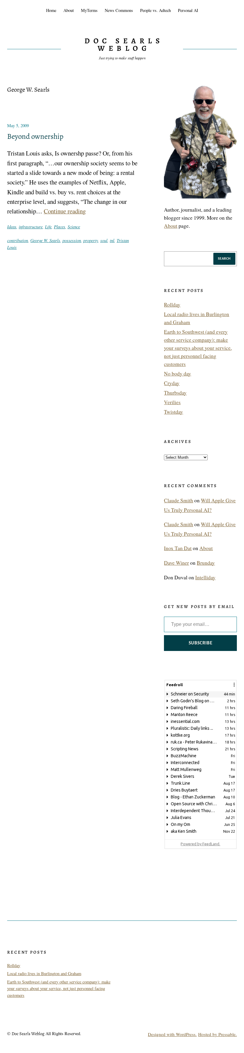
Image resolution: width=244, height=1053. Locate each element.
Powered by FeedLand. (200, 844)
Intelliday (205, 577)
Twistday (173, 411)
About (170, 225)
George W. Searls (45, 240)
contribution (17, 240)
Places (59, 227)
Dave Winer (176, 562)
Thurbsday (175, 392)
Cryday (171, 383)
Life (48, 227)
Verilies (172, 402)
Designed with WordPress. (172, 1034)
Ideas (11, 227)
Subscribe (200, 643)
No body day (177, 373)
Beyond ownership (35, 136)
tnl (112, 240)
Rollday (172, 304)
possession (71, 240)
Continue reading (65, 211)
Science (74, 227)
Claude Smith (178, 500)
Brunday (206, 562)
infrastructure (31, 227)
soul (103, 240)
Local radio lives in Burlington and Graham (44, 973)
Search (224, 258)
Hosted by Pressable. (217, 1034)
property (90, 240)
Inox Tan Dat (178, 548)
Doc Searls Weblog (124, 44)
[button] (234, 684)
